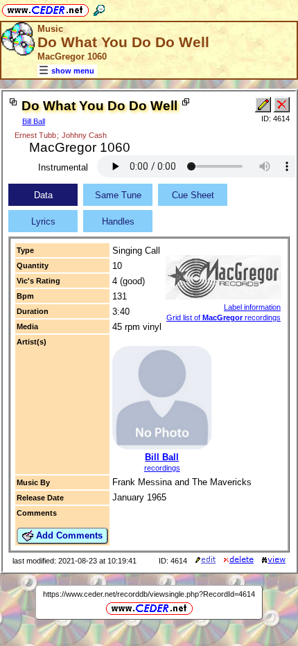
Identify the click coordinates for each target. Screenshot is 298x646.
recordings (162, 468)
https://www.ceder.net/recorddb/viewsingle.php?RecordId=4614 (149, 594)
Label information (252, 307)
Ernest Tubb (35, 135)
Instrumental (63, 167)
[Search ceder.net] (99, 8)
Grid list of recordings (223, 317)
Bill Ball (33, 121)
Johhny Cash (84, 135)
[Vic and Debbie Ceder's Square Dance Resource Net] (45, 8)
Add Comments (68, 535)
